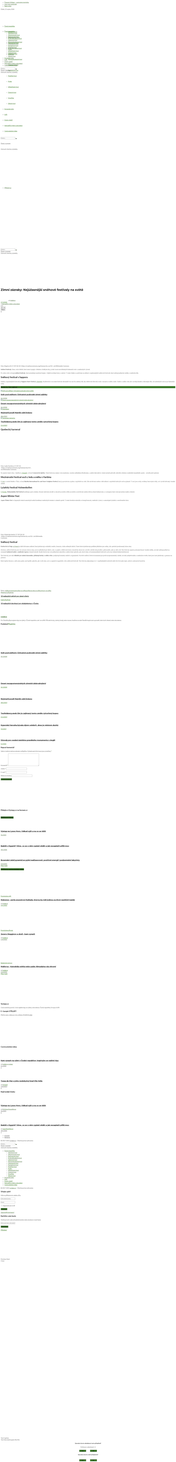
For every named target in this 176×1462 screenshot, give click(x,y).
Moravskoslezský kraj (15, 59)
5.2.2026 (3, 744)
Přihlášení (4, 1230)
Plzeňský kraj (12, 47)
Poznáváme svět (6, 896)
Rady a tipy (7, 6)
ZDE (30, 1015)
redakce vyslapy (8, 1064)
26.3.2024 (4, 398)
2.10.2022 (4, 939)
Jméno (3, 768)
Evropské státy (9, 58)
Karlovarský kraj (13, 37)
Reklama (7, 1137)
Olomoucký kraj (13, 44)
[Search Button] (16, 1144)
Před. (2, 865)
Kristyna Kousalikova (9, 1109)
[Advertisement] (88, 273)
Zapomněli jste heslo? (7, 1212)
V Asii (3, 481)
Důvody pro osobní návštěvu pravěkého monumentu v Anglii (28, 740)
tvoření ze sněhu (21, 591)
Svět (5, 60)
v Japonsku (39, 381)
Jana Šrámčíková (8, 1129)
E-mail (3, 772)
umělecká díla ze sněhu (33, 591)
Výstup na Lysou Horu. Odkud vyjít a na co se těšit (23, 831)
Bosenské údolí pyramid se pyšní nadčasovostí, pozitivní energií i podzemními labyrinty (40, 860)
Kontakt (7, 1135)
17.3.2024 (4, 302)
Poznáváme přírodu (7, 930)
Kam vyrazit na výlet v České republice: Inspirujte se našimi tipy (30, 1061)
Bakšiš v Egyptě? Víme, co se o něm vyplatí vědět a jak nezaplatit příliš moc (35, 846)
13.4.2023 (4, 1086)
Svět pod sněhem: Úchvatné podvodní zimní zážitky (24, 394)
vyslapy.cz (13, 1140)
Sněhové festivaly (10, 591)
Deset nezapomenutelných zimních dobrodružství (23, 403)
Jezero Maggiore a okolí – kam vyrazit (18, 934)
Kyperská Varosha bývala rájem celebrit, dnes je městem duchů (29, 725)
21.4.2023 (4, 425)
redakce (12, 300)
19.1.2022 (4, 905)
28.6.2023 (4, 416)
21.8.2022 (4, 864)
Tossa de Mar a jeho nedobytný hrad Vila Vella (21, 1081)
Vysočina (11, 54)
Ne (93, 1451)
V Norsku (4, 492)
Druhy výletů (8, 61)
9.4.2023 (3, 729)
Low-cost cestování (10, 4)
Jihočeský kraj (12, 33)
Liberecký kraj (12, 40)
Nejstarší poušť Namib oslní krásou (16, 413)
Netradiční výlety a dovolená (13, 63)
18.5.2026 (4, 850)
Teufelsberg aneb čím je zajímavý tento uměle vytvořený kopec (29, 422)
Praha (10, 49)
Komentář (4, 765)
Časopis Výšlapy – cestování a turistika (16, 2)
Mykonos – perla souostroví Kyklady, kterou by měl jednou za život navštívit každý (38, 900)
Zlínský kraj (11, 56)
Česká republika (9, 26)
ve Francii (16, 546)
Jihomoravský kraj (14, 35)
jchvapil (5, 1085)
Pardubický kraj (13, 70)
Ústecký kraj (12, 53)
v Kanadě (24, 473)
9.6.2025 (3, 835)
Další (5, 865)
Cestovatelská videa (10, 65)
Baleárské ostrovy (6, 963)
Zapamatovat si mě (9, 1205)
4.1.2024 (3, 1066)
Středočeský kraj (13, 51)
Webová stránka (6, 775)
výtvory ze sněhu (46, 591)
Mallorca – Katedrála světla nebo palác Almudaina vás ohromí (28, 966)
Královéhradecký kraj (15, 48)
